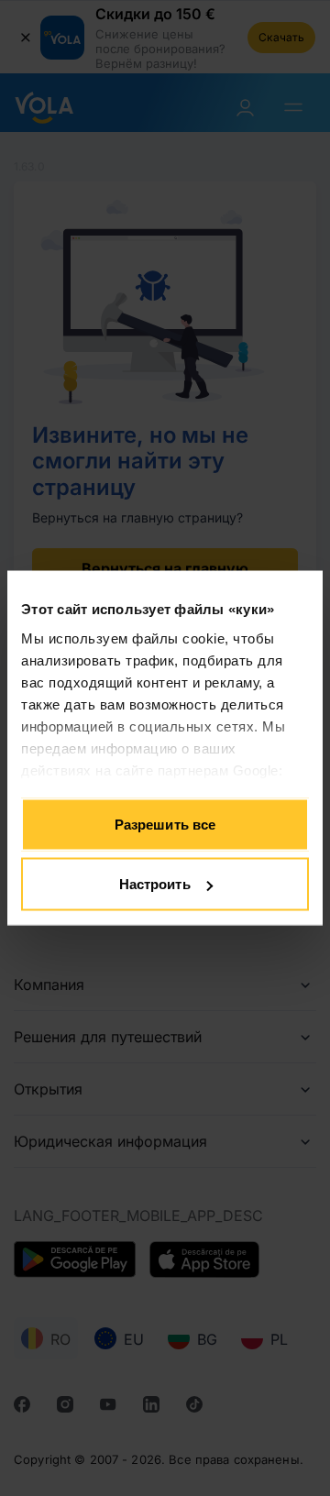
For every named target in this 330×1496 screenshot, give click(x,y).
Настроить (155, 884)
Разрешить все (165, 823)
